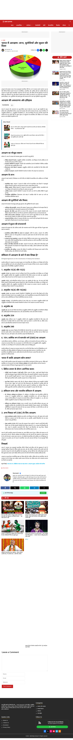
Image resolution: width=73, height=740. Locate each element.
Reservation (5, 468)
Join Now (43, 493)
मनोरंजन (28, 25)
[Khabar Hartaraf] (7, 21)
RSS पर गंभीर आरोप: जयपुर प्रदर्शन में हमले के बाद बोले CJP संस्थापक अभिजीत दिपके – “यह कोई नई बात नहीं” (11, 516)
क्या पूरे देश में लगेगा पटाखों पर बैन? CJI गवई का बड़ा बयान (36, 646)
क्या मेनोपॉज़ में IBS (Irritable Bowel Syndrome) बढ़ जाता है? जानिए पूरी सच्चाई (66, 113)
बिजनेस (58, 25)
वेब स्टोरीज (50, 25)
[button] (69, 25)
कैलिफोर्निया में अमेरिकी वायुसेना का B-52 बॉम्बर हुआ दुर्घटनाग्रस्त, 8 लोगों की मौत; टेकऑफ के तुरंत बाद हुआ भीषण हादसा (65, 104)
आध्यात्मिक (19, 25)
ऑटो (44, 25)
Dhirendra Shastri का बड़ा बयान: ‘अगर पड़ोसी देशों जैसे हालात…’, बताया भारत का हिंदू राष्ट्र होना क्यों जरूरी (36, 535)
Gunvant (8, 49)
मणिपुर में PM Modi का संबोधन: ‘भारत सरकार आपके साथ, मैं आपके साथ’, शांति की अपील (12, 553)
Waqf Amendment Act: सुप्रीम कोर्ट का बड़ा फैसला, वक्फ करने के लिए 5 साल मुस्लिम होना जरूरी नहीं (36, 516)
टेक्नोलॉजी (37, 25)
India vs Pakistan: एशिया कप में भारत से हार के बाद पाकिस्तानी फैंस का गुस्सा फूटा (12, 534)
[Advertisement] (36, 10)
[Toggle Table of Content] (11, 105)
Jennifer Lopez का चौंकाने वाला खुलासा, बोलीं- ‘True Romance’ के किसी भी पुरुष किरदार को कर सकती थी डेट (65, 85)
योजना (64, 25)
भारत (12, 25)
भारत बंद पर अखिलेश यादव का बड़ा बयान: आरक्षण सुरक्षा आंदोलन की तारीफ (26, 464)
